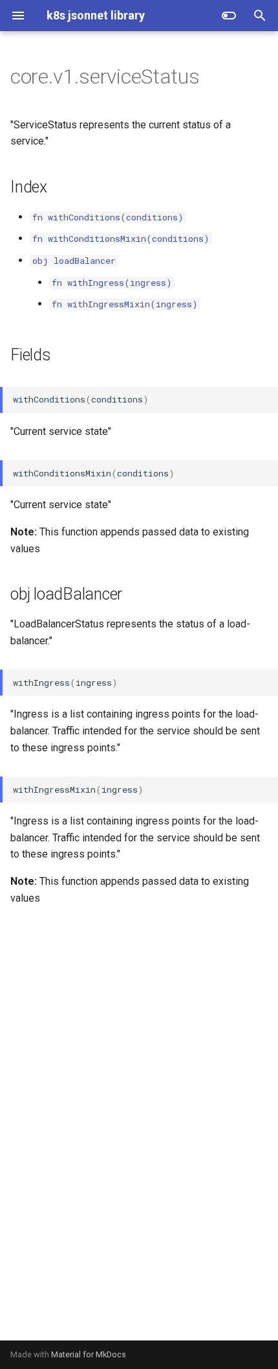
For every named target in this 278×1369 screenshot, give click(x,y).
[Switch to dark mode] (229, 16)
